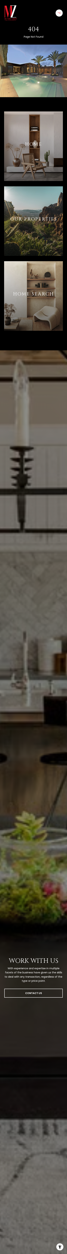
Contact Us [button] (33, 993)
